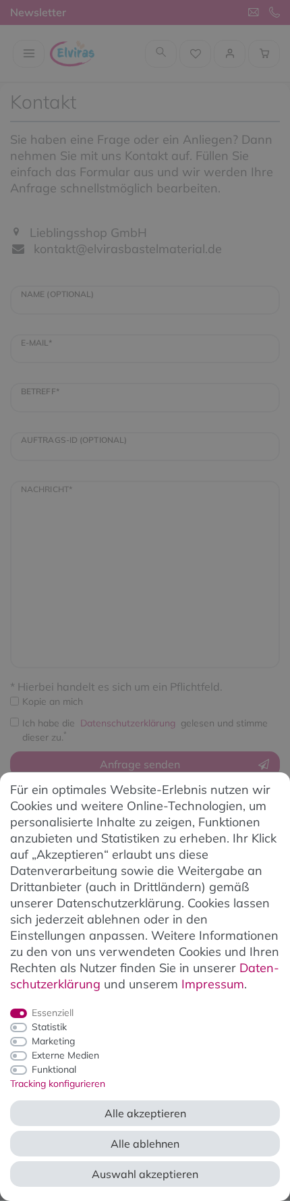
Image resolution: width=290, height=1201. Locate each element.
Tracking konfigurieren (57, 1083)
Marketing (53, 1041)
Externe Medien (65, 1055)
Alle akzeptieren (145, 1113)
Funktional (54, 1069)
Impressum (212, 984)
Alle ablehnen (145, 1143)
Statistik (49, 1027)
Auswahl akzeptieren (145, 1174)
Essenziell (53, 1013)
